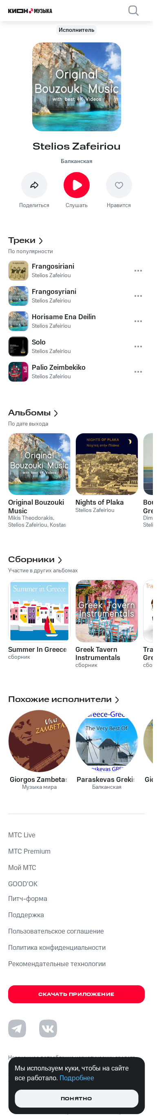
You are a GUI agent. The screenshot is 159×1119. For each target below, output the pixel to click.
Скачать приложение (76, 994)
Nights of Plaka (99, 503)
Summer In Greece (37, 650)
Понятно (76, 1098)
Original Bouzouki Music (36, 507)
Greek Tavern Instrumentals (97, 654)
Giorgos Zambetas (39, 780)
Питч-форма (27, 899)
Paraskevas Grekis (107, 780)
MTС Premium (29, 851)
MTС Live (21, 835)
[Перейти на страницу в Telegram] (17, 1028)
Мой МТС (22, 868)
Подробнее (77, 1078)
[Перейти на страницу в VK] (48, 1028)
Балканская (76, 161)
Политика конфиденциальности (57, 948)
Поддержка (26, 915)
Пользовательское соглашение (56, 931)
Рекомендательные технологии (57, 964)
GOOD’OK (23, 884)
